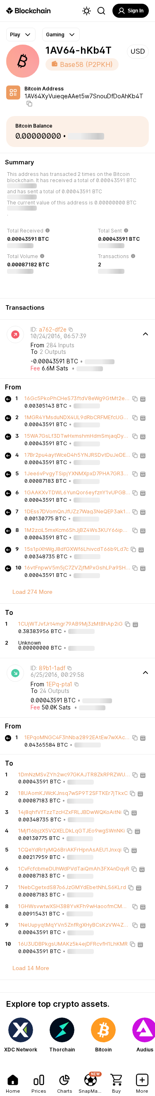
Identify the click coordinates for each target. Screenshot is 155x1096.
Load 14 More (30, 968)
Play (15, 34)
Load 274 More (32, 591)
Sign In (135, 11)
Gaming (55, 34)
